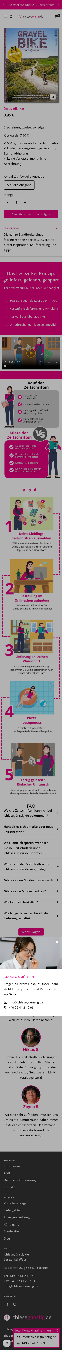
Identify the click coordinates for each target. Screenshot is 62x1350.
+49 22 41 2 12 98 (21, 1008)
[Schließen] (57, 942)
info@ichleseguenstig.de (26, 1002)
